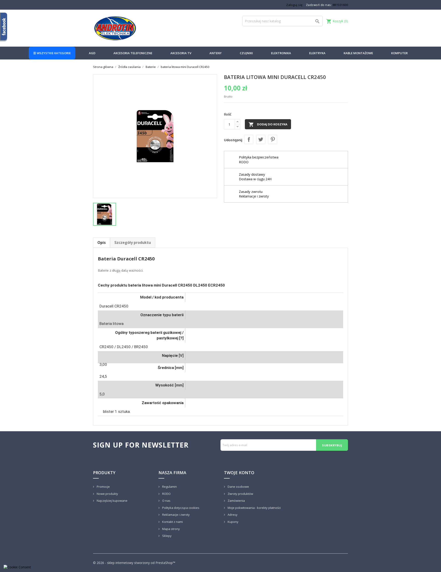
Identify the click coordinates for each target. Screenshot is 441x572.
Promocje (103, 487)
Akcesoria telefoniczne (132, 53)
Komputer (399, 53)
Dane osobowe (238, 487)
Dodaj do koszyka (268, 124)
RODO (166, 494)
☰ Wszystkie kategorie (52, 53)
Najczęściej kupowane (111, 501)
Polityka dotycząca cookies (180, 508)
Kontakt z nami (172, 522)
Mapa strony (170, 529)
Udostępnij (248, 139)
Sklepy (166, 536)
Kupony (232, 522)
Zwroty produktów (240, 494)
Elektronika (281, 53)
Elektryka (317, 53)
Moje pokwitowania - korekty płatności (254, 508)
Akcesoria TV (180, 53)
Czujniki (246, 53)
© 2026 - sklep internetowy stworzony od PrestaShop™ (134, 563)
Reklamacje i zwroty (175, 515)
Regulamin (169, 487)
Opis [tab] (101, 242)
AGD (92, 53)
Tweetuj (260, 139)
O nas (165, 501)
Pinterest (272, 139)
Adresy (232, 515)
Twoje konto (239, 472)
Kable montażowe (358, 53)
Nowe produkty (107, 494)
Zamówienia (236, 501)
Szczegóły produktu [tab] (132, 242)
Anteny (215, 53)
